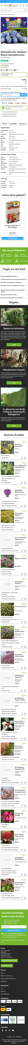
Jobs (2, 988)
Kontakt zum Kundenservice (6, 957)
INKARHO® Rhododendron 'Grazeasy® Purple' (21, 491)
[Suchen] (25, 10)
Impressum (9, 1036)
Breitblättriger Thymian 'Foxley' (20, 699)
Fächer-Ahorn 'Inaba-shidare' (19, 835)
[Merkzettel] (20, 5)
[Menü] (1, 5)
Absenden (23, 95)
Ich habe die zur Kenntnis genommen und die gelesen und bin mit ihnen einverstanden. (14, 935)
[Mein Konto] (23, 5)
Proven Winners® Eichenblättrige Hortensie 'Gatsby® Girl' (20, 466)
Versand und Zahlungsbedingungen (8, 978)
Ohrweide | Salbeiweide (18, 445)
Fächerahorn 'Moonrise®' (19, 747)
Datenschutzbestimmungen (13, 98)
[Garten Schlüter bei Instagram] (6, 1030)
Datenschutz (18, 1036)
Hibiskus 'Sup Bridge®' (19, 814)
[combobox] (12, 10)
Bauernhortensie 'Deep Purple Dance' (20, 883)
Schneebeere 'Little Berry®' (19, 655)
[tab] (4, 123)
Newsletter (3, 991)
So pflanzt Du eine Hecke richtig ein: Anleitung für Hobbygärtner (14, 412)
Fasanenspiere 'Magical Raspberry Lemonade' (19, 514)
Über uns (2, 973)
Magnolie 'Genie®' (20, 558)
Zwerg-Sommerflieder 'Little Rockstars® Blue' (20, 630)
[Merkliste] (22, 457)
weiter (14, 344)
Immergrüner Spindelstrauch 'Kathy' (19, 858)
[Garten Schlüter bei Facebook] (2, 1030)
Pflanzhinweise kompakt (14, 370)
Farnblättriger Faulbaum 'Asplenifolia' (19, 676)
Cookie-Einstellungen (5, 994)
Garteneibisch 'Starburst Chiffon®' (19, 582)
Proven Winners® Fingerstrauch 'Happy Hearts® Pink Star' (20, 538)
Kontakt (4, 1)
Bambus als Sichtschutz (14, 328)
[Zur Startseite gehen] (11, 5)
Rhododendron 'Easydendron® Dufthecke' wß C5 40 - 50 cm (20, 768)
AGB (18, 935)
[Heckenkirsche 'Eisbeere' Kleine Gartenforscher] (14, 30)
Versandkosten (23, 1039)
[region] (14, 33)
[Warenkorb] (26, 5)
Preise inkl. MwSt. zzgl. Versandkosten (10, 86)
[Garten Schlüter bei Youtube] (13, 1030)
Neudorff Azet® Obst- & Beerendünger (12, 226)
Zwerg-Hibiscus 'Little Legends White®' (20, 722)
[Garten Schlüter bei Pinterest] (9, 1030)
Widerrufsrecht (4, 981)
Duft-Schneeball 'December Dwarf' (20, 791)
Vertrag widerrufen (7, 965)
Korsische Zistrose (20, 606)
